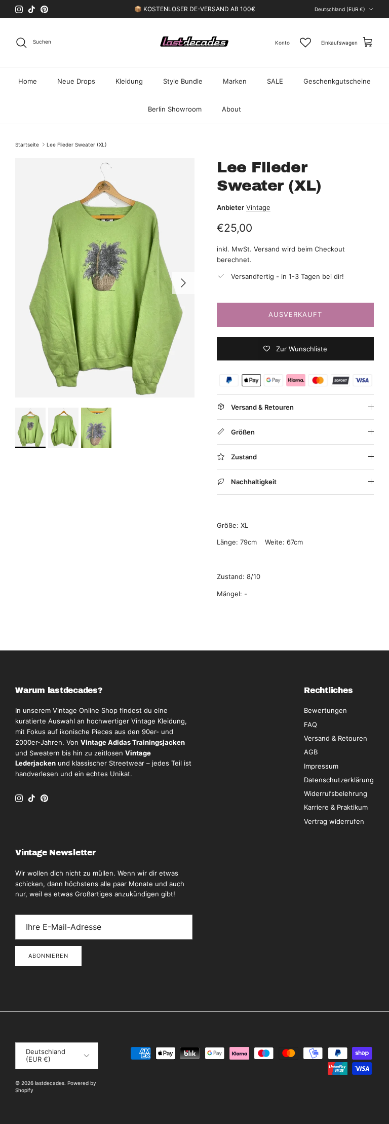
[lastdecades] (194, 42)
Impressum (321, 766)
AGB (311, 752)
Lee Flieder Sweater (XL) (77, 144)
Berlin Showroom (175, 109)
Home (27, 81)
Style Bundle (183, 81)
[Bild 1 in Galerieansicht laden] (104, 277)
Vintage (258, 207)
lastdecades (49, 1083)
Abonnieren (48, 955)
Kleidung (129, 81)
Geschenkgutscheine (337, 81)
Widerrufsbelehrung (335, 793)
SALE (275, 81)
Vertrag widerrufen (334, 821)
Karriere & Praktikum (336, 807)
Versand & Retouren (335, 738)
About (231, 109)
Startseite (27, 144)
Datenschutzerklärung (339, 780)
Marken (235, 81)
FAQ (310, 724)
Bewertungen (325, 710)
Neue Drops (76, 81)
